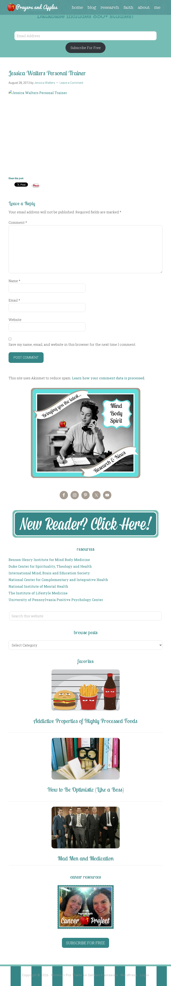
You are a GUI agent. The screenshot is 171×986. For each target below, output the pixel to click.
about (144, 7)
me (157, 7)
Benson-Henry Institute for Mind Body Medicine (49, 559)
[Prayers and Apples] (32, 7)
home (77, 7)
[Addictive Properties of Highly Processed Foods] (85, 690)
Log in (144, 975)
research (110, 7)
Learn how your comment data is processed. (108, 378)
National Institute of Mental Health (38, 586)
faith (128, 7)
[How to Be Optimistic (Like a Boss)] (85, 759)
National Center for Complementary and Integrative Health (58, 579)
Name (14, 281)
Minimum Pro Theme (66, 975)
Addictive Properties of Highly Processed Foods (85, 720)
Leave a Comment (71, 82)
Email (14, 300)
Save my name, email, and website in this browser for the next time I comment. (72, 344)
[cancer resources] (85, 907)
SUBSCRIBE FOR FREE (85, 942)
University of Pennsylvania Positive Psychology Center (56, 599)
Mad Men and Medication (86, 858)
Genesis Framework (103, 975)
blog (92, 7)
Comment (18, 222)
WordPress (129, 975)
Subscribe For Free (85, 47)
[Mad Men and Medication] (85, 828)
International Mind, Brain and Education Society (49, 573)
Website (15, 319)
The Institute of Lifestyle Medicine (38, 593)
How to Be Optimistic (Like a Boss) (85, 789)
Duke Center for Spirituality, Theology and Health (50, 566)
